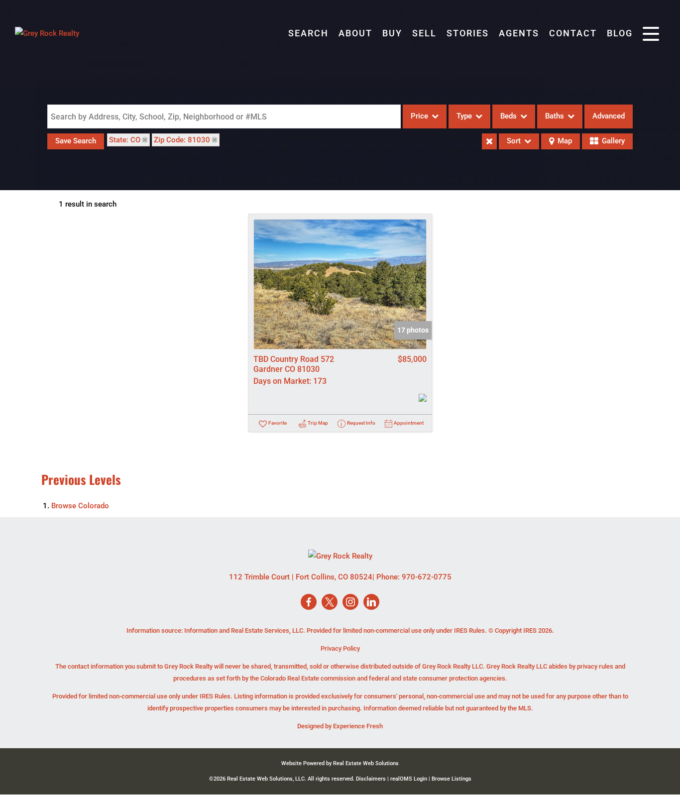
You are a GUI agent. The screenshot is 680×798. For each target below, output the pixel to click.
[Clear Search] (489, 141)
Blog (620, 33)
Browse (80, 505)
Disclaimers (371, 779)
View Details (340, 284)
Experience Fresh (358, 726)
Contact (573, 33)
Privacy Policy (340, 648)
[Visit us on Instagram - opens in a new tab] (350, 602)
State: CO (124, 139)
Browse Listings (451, 779)
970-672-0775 (427, 576)
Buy (392, 33)
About (355, 33)
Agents (519, 33)
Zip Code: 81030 (182, 139)
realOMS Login (408, 779)
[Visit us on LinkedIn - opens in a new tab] (371, 602)
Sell (424, 33)
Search (308, 33)
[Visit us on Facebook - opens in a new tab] (308, 602)
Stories (468, 33)
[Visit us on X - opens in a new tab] (329, 602)
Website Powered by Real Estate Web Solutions (340, 763)
